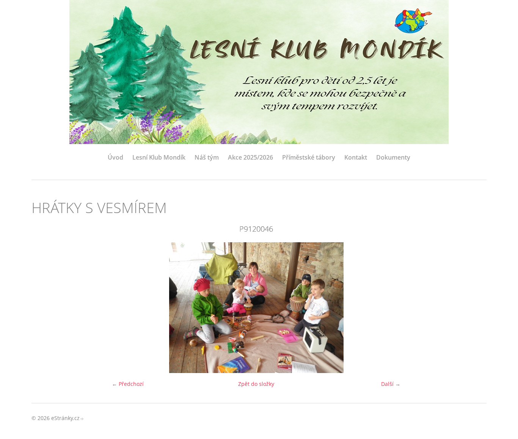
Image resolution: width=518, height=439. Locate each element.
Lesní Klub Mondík (158, 157)
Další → (390, 383)
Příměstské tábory (308, 157)
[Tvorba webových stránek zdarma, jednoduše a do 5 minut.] (82, 419)
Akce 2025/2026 (250, 157)
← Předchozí (128, 383)
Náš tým (207, 157)
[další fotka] (468, 307)
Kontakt (355, 157)
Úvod (115, 157)
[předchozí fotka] (43, 307)
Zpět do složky (256, 383)
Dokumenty (393, 157)
